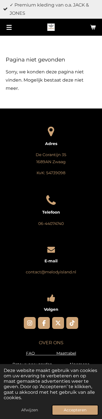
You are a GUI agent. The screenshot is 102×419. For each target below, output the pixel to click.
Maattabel (66, 353)
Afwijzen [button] (29, 409)
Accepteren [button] (75, 409)
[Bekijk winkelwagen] (93, 27)
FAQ (41, 353)
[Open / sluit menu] (9, 27)
